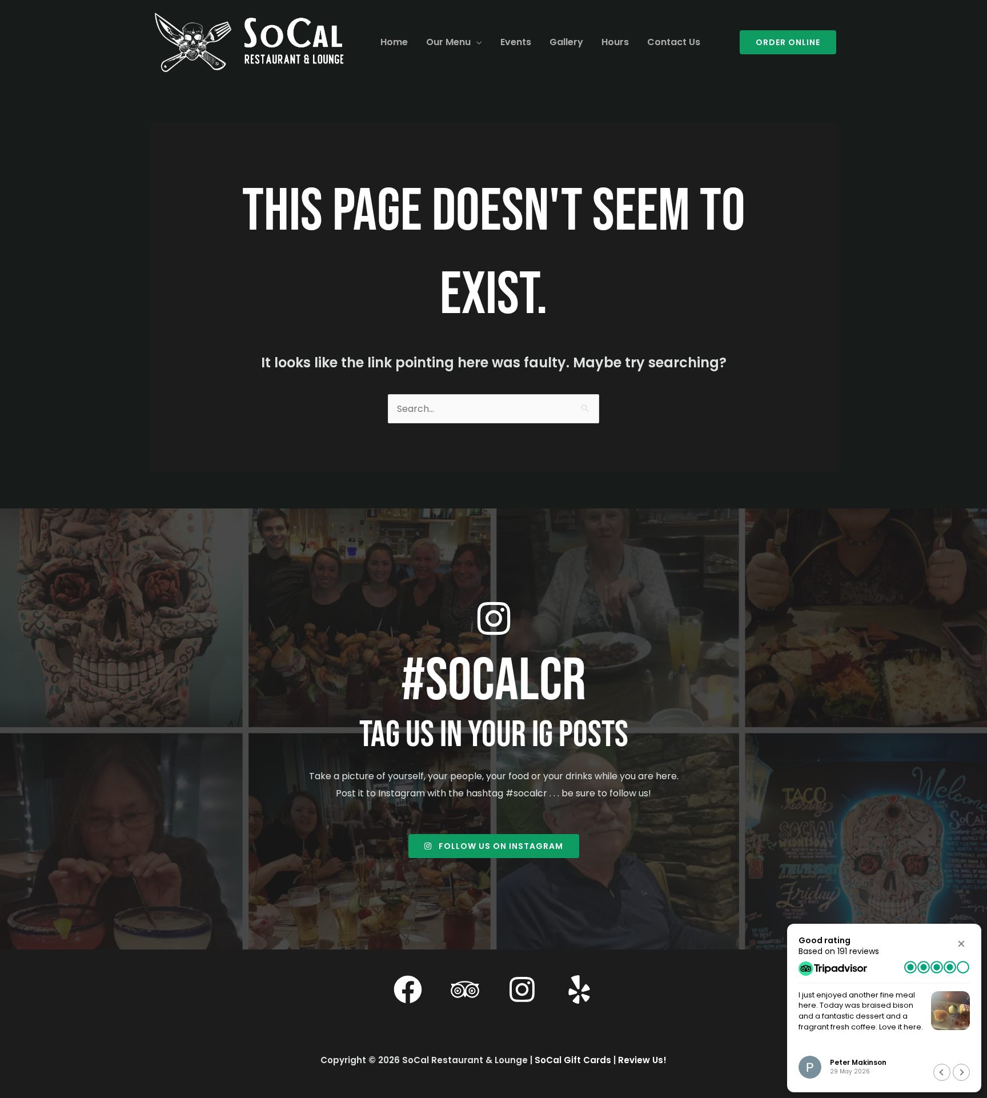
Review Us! (642, 1060)
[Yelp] (579, 989)
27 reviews (858, 951)
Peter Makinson (858, 1062)
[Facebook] (408, 989)
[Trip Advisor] (465, 989)
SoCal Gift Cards (573, 1060)
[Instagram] (522, 989)
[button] (476, 42)
